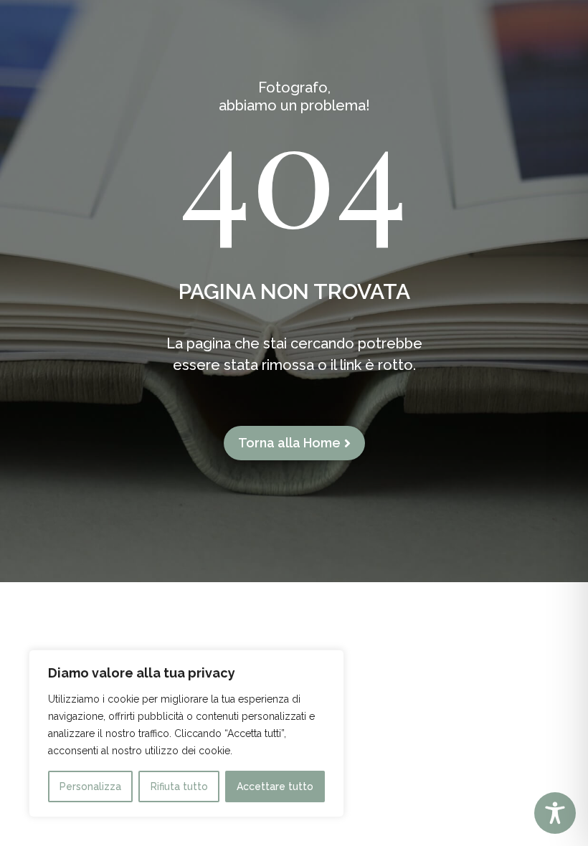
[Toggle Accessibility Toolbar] (555, 813)
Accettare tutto (275, 786)
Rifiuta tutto (179, 786)
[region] (186, 733)
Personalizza (90, 786)
